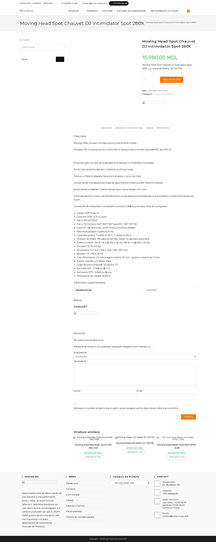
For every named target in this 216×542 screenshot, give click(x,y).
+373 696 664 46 (120, 3)
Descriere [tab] (106, 128)
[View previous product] (189, 41)
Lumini (156, 94)
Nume (78, 391)
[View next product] (194, 41)
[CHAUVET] (153, 108)
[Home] (131, 22)
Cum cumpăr (73, 494)
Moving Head (166, 94)
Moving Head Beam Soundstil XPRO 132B (176, 446)
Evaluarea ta (81, 353)
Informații (47, 3)
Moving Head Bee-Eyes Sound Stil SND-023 (93, 446)
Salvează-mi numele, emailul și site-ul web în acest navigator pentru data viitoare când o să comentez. (126, 408)
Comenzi (70, 489)
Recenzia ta (81, 361)
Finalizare (37, 3)
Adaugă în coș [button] (93, 457)
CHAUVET (151, 290)
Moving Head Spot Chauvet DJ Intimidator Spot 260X (170, 22)
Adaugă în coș (171, 80)
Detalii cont (72, 483)
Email (140, 391)
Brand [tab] (149, 128)
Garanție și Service (75, 506)
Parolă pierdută (74, 511)
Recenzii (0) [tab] (163, 128)
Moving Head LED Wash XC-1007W (135, 443)
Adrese (69, 500)
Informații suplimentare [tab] (129, 128)
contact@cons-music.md (94, 3)
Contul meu (25, 3)
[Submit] (60, 59)
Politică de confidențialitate (80, 517)
